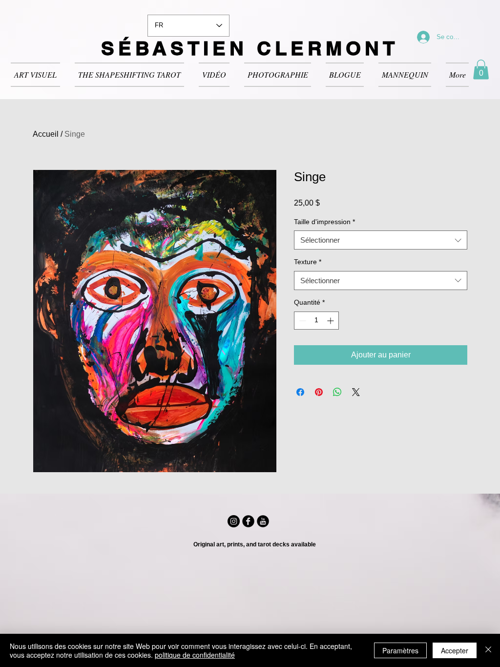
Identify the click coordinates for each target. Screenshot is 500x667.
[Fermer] (488, 650)
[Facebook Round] (248, 521)
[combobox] (380, 240)
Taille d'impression (324, 222)
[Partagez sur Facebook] (300, 392)
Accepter (454, 650)
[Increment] (331, 320)
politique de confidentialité (195, 655)
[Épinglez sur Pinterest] (319, 392)
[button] (481, 70)
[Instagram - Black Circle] (234, 521)
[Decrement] (301, 320)
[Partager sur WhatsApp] (337, 392)
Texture (307, 262)
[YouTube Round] (263, 521)
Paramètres (400, 650)
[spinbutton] (316, 320)
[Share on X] (356, 392)
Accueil (46, 134)
